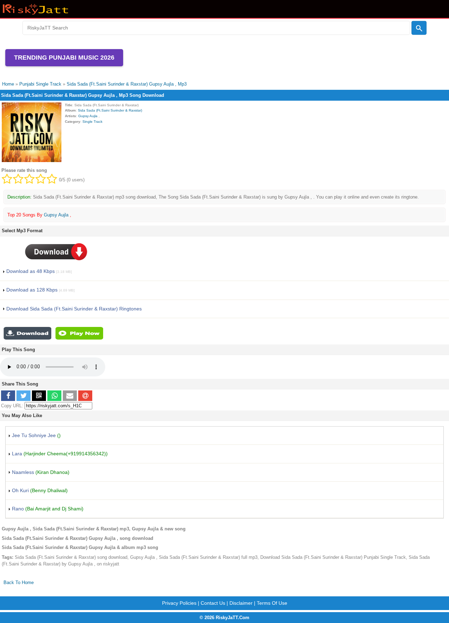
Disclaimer (241, 603)
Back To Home (19, 582)
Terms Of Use (272, 603)
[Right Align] (419, 28)
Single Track (92, 121)
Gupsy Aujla (88, 116)
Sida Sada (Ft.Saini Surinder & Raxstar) (110, 110)
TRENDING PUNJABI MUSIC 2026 (64, 57)
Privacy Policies (179, 603)
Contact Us (213, 603)
